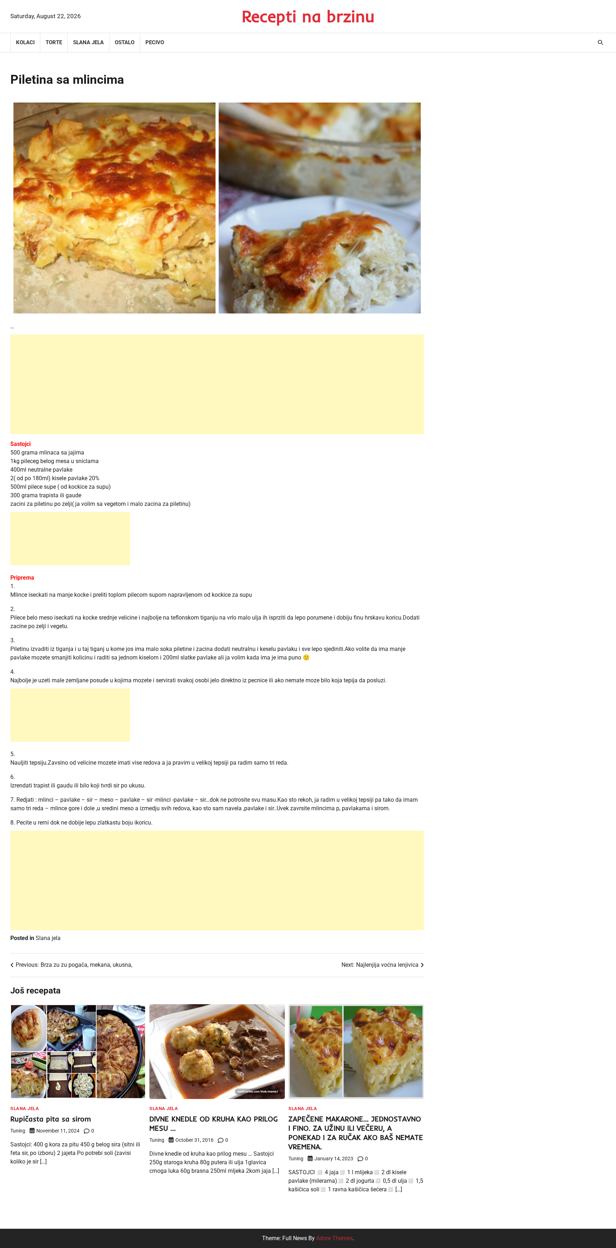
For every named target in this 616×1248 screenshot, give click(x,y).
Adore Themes (334, 1238)
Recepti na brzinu (308, 16)
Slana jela (88, 42)
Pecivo (154, 42)
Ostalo (124, 42)
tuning (17, 1131)
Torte (54, 42)
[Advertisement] (217, 384)
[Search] (600, 42)
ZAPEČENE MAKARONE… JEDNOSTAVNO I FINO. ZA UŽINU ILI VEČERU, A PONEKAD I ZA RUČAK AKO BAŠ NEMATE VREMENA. (355, 1132)
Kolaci (25, 42)
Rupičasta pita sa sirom (50, 1118)
